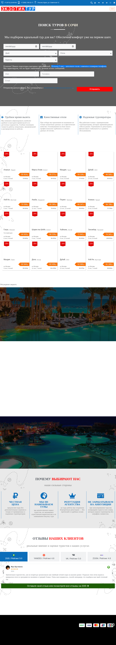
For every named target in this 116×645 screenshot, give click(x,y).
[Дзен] (110, 3)
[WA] (114, 3)
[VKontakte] (99, 3)
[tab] (14, 556)
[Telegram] (102, 3)
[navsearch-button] (92, 3)
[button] (3, 573)
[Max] (95, 3)
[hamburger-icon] (112, 8)
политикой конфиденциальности (58, 88)
